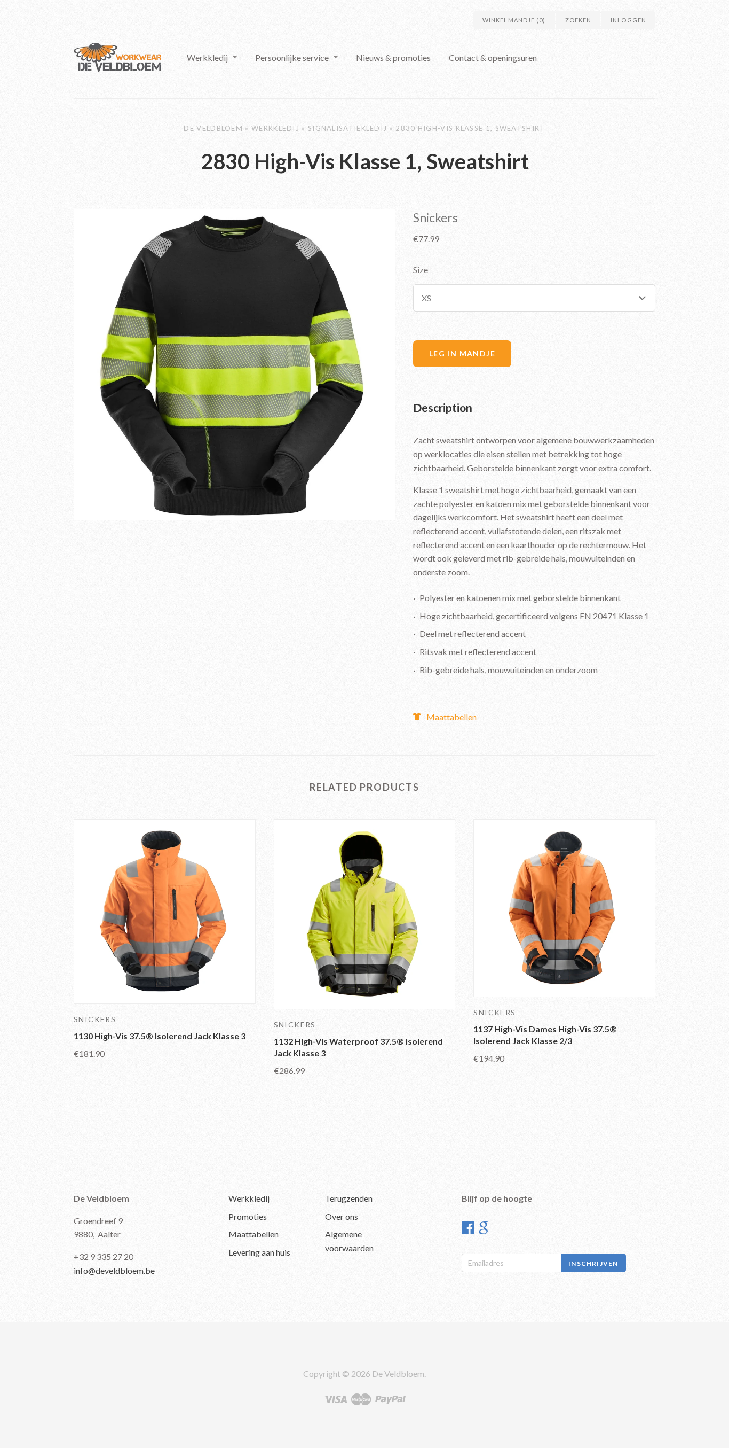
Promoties (247, 1216)
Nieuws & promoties (393, 57)
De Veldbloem (213, 128)
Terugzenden (349, 1198)
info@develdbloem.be (114, 1270)
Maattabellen (451, 717)
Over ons (341, 1216)
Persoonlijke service (292, 57)
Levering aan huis (259, 1252)
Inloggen (628, 20)
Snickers (435, 217)
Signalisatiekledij (347, 128)
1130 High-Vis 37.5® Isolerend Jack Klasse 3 (159, 1036)
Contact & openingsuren (493, 57)
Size (420, 269)
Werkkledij (207, 57)
